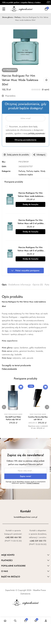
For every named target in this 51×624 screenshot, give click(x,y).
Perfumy (18, 17)
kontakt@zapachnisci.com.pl (25, 517)
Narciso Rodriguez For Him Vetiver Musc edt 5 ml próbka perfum (30, 250)
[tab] (4, 284)
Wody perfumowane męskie (13, 414)
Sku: (4, 161)
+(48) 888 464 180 (13, 537)
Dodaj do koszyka (30, 204)
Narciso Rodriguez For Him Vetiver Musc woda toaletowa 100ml (30, 196)
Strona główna (7, 17)
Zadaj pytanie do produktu (18, 154)
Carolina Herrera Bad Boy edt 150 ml (38, 418)
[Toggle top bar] (48, 2)
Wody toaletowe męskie (38, 414)
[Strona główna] (5, 620)
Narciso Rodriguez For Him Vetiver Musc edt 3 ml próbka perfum (30, 223)
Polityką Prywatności (33, 483)
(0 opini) (45, 89)
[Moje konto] (46, 620)
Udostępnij (41, 154)
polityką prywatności (36, 133)
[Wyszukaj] (15, 620)
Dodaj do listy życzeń (46, 80)
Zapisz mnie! (25, 476)
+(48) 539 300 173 (38, 540)
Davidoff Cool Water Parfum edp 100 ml (13, 418)
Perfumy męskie (32, 171)
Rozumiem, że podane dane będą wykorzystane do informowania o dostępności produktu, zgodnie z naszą (25, 130)
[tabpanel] (25, 327)
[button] (20, 387)
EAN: (4, 166)
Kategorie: (6, 171)
